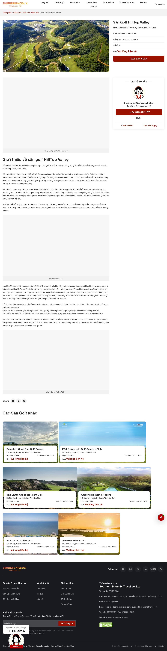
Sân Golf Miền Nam (11, 599)
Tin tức (143, 2)
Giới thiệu (59, 2)
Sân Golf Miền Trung (11, 594)
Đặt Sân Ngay (139, 59)
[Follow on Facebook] (123, 569)
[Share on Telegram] (24, 401)
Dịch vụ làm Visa (67, 594)
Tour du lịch (108, 2)
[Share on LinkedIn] (18, 401)
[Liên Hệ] (161, 517)
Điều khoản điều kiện (143, 646)
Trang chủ (44, 2)
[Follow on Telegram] (161, 569)
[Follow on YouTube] (153, 569)
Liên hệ (93, 7)
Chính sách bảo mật (120, 646)
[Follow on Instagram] (130, 569)
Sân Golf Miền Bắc (31, 12)
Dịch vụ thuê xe (127, 2)
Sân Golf (74, 2)
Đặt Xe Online (66, 599)
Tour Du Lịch (66, 589)
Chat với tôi (127, 125)
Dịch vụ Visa (91, 2)
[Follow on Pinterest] (138, 569)
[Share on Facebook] (13, 401)
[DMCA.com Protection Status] (105, 624)
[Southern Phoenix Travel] (15, 4)
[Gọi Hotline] (16, 640)
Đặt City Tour (66, 604)
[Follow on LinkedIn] (145, 569)
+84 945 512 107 (140, 112)
